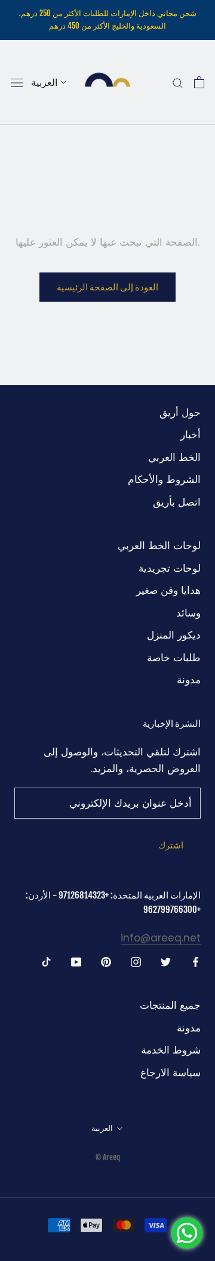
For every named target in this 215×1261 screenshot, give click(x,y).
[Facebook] (196, 961)
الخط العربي (174, 457)
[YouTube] (76, 961)
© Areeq (108, 1157)
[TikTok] (46, 961)
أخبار (190, 434)
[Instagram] (136, 961)
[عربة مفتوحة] (199, 82)
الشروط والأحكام (164, 479)
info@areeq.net (161, 938)
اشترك (170, 845)
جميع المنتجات (170, 1005)
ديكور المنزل (174, 635)
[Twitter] (166, 961)
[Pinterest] (106, 961)
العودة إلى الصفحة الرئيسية (107, 287)
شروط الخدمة (171, 1050)
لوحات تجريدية (170, 568)
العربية (44, 82)
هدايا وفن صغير (168, 590)
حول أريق (180, 412)
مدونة (189, 680)
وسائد (188, 613)
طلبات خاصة (174, 657)
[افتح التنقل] (17, 82)
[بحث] (178, 83)
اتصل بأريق (177, 502)
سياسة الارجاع (170, 1072)
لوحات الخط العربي (159, 545)
